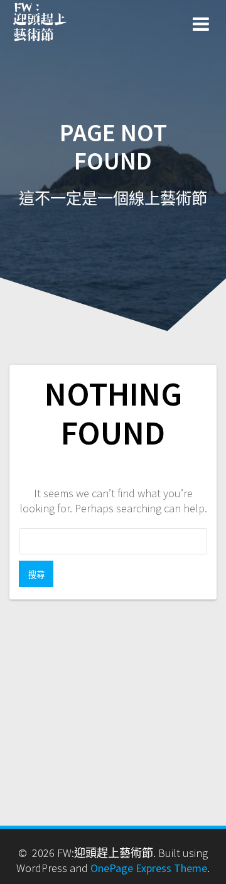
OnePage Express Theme (148, 868)
